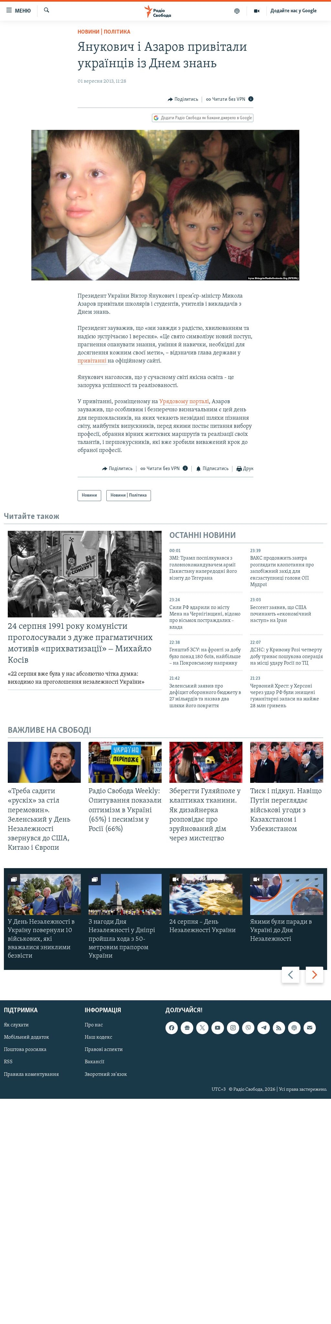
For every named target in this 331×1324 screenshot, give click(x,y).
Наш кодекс (98, 1037)
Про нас (94, 1025)
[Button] (183, 99)
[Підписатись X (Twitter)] (202, 1028)
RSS (8, 1062)
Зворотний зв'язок (106, 1074)
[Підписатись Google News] (187, 1028)
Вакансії (94, 1062)
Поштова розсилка (25, 1050)
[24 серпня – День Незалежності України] (205, 894)
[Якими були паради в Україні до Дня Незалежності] (286, 894)
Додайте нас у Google (294, 11)
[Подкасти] (237, 11)
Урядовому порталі (184, 402)
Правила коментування (31, 1074)
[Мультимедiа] (257, 11)
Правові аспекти (104, 1050)
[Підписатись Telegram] (263, 1028)
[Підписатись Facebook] (172, 1028)
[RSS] (279, 1028)
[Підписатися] (310, 1028)
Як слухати (16, 1025)
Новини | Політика (104, 32)
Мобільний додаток (26, 1037)
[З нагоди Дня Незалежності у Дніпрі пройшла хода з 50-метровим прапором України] (125, 894)
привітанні (93, 361)
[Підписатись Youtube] (217, 1028)
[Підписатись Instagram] (233, 1028)
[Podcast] (294, 1028)
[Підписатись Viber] (248, 1028)
